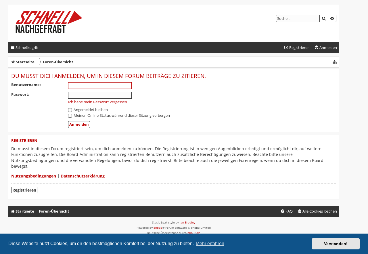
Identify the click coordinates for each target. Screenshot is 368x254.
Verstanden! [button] (336, 243)
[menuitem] (325, 47)
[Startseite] (53, 23)
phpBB (158, 228)
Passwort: (20, 94)
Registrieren (24, 190)
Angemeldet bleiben (90, 109)
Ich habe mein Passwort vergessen (97, 102)
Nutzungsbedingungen (33, 176)
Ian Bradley (187, 222)
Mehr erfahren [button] (210, 243)
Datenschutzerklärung (83, 176)
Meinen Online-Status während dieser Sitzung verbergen (121, 115)
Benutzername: (26, 84)
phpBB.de (193, 233)
